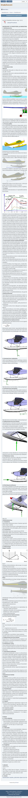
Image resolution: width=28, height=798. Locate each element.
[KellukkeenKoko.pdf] (5, 23)
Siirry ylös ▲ (19, 791)
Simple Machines (17, 792)
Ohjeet (7, 791)
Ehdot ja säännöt (12, 791)
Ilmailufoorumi (6, 5)
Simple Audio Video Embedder (14, 794)
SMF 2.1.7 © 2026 (10, 792)
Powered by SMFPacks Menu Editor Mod (14, 796)
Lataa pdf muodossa (12, 22)
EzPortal (16, 782)
